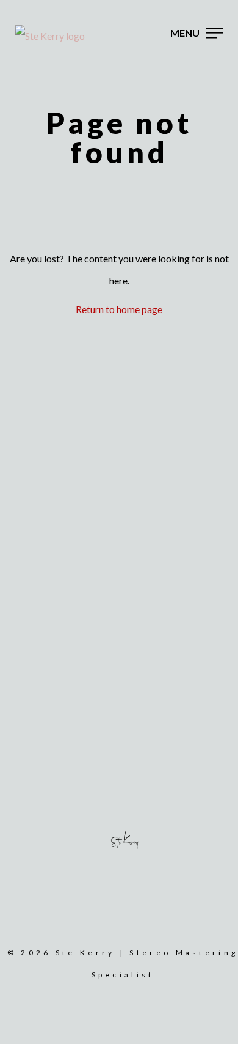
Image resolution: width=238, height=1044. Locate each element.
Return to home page (119, 309)
